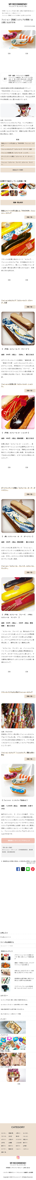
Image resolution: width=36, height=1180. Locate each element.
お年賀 (24, 1145)
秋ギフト (11, 1145)
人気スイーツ (19, 1133)
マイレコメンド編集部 (22, 75)
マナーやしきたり (5, 1136)
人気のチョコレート (14, 1139)
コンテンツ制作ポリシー (10, 1172)
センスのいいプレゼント (29, 1133)
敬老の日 (11, 1149)
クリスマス (18, 1139)
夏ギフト (3, 1145)
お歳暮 (10, 1142)
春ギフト (25, 1142)
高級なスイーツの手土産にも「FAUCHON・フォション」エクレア (18, 144)
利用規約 (8, 1167)
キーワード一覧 (5, 1149)
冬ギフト (18, 1145)
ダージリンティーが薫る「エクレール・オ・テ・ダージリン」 (16, 157)
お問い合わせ (26, 1167)
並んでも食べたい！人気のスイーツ (11, 13)
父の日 (10, 1136)
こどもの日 (18, 1142)
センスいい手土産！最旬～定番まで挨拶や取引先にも (20, 11)
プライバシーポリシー (16, 1167)
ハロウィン (26, 1149)
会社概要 (31, 1172)
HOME (3, 11)
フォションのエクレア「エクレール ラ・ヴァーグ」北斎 (16, 149)
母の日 (17, 1136)
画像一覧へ (30, 217)
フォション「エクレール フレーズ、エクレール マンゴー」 (16, 163)
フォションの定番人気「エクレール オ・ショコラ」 (15, 152)
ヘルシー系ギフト (20, 1149)
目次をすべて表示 (18, 170)
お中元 (3, 1142)
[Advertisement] (9, 62)
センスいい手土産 (5, 1133)
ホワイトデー (4, 1139)
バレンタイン (26, 1136)
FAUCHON (8, 120)
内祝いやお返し (27, 1139)
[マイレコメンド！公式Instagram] (18, 1158)
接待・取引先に (5, 1152)
